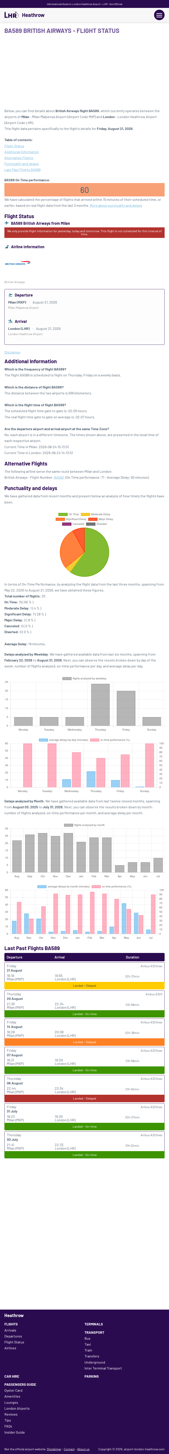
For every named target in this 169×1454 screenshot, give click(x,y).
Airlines (10, 1348)
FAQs (8, 1426)
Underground (94, 1362)
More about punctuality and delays (116, 205)
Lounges (11, 1402)
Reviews (11, 1414)
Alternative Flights (18, 158)
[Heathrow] (11, 14)
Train (88, 1350)
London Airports (17, 1408)
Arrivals (10, 1330)
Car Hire (11, 1376)
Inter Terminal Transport (103, 1368)
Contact (69, 1449)
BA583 (59, 477)
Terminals (93, 1324)
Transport (94, 1332)
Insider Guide (14, 1432)
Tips (7, 1420)
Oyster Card (13, 1390)
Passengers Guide (20, 1384)
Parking (91, 1376)
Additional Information (21, 152)
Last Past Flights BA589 (22, 169)
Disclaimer (54, 1449)
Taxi (87, 1344)
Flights (11, 1324)
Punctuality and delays (21, 164)
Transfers (91, 1356)
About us (83, 1449)
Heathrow (33, 15)
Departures (13, 1336)
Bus (87, 1338)
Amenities (12, 1396)
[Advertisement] (84, 72)
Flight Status (14, 146)
